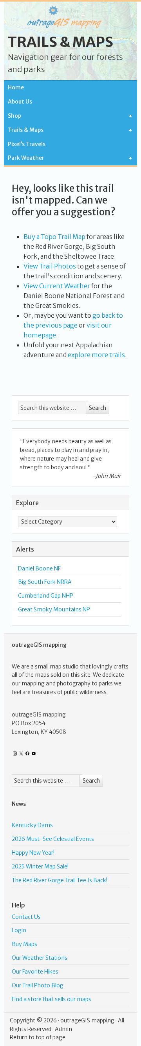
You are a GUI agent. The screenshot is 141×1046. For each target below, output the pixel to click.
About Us (20, 101)
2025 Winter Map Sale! (40, 866)
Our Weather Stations (39, 957)
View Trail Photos (50, 266)
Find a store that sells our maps (51, 999)
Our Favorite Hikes (35, 971)
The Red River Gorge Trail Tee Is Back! (59, 880)
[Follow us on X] (21, 753)
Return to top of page (37, 1037)
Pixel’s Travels (26, 144)
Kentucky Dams (32, 825)
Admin (63, 1029)
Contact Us (26, 916)
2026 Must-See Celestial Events (53, 838)
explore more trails (96, 355)
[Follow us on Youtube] (34, 753)
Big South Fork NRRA (45, 581)
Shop (12, 116)
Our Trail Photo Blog (37, 985)
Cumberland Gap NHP (45, 595)
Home (16, 87)
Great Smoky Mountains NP (54, 609)
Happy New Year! (33, 852)
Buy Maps (24, 944)
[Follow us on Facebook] (27, 753)
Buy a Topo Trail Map (54, 237)
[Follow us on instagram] (15, 753)
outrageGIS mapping (87, 1020)
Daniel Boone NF (39, 568)
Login (19, 930)
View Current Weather (57, 286)
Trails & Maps (60, 42)
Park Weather (24, 158)
